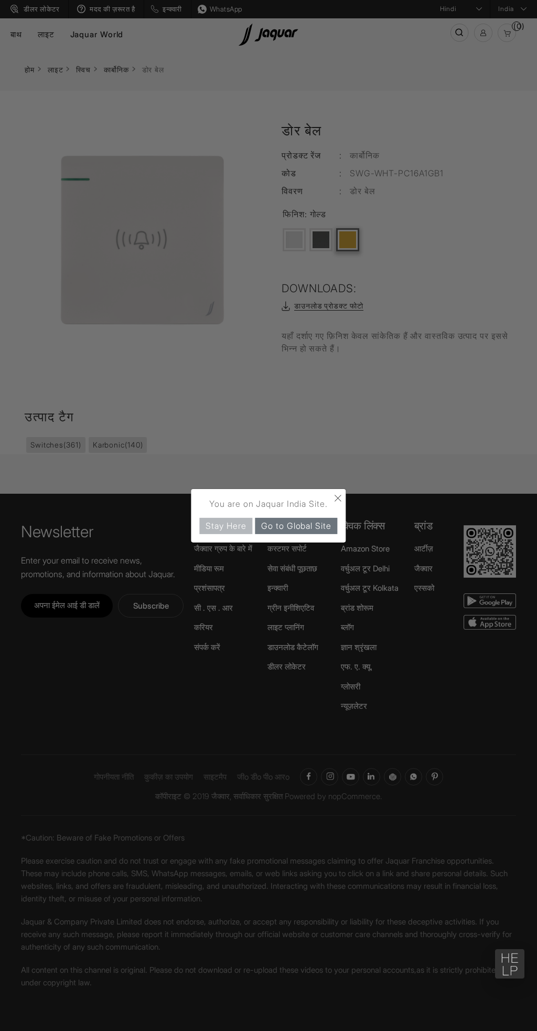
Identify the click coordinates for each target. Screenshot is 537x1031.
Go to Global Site (296, 525)
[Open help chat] (509, 964)
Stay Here (226, 525)
